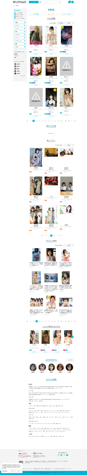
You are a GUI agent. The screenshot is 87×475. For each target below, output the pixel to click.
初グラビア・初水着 (41, 436)
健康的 (32, 412)
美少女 (32, 417)
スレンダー (33, 410)
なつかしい (53, 417)
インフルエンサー (65, 429)
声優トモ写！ (31, 401)
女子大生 (65, 428)
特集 (15, 57)
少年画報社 (31, 388)
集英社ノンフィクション (43, 394)
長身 (68, 410)
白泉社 (45, 388)
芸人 (48, 431)
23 (68, 321)
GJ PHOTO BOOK (50, 393)
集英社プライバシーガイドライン (27, 468)
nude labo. (41, 401)
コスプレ (32, 405)
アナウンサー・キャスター (53, 429)
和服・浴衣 (60, 405)
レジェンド (42, 431)
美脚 (62, 410)
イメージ (17, 37)
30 (68, 120)
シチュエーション (18, 40)
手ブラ (32, 436)
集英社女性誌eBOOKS (33, 394)
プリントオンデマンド (65, 399)
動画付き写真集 (48, 399)
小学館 (70, 386)
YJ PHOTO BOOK (42, 393)
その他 (16, 46)
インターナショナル (57, 412)
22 (65, 321)
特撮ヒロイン (33, 431)
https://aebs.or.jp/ (27, 462)
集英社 (62, 386)
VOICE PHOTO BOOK (55, 399)
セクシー (69, 417)
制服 (39, 405)
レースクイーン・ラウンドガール (37, 429)
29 (65, 120)
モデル (53, 428)
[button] (72, 337)
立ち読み (36, 53)
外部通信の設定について (48, 468)
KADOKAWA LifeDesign (49, 386)
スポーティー (48, 412)
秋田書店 (30, 386)
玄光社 (56, 386)
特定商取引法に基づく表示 (38, 468)
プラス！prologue (40, 399)
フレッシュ (39, 412)
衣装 (16, 31)
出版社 (16, 22)
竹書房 (35, 388)
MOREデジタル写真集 (58, 393)
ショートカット (54, 410)
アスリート (55, 431)
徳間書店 (39, 388)
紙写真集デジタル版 (33, 399)
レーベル (17, 25)
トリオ (37, 423)
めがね (52, 405)
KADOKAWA (42, 386)
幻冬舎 (59, 386)
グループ (43, 423)
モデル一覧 (22, 75)
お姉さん (39, 417)
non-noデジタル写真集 (68, 393)
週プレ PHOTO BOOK (33, 393)
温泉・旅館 (57, 423)
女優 (47, 428)
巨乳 (40, 410)
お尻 (46, 410)
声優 (59, 428)
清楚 (31, 418)
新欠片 (42, 388)
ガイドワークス (36, 386)
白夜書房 (49, 388)
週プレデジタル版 (19, 14)
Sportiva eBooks (52, 394)
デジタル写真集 (19, 12)
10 (61, 120)
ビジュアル (17, 34)
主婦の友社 (66, 386)
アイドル (40, 428)
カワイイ (61, 417)
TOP (14, 5)
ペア (31, 423)
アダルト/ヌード (62, 431)
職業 (16, 43)
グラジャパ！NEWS (20, 18)
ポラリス (36, 401)
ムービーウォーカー (58, 388)
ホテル (50, 423)
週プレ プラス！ (19, 16)
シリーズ (17, 28)
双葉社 (52, 388)
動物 (56, 436)
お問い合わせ (63, 468)
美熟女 (46, 417)
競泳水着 (45, 405)
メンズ (50, 436)
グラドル (32, 428)
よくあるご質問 (56, 468)
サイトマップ (68, 468)
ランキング (16, 55)
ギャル (67, 412)
